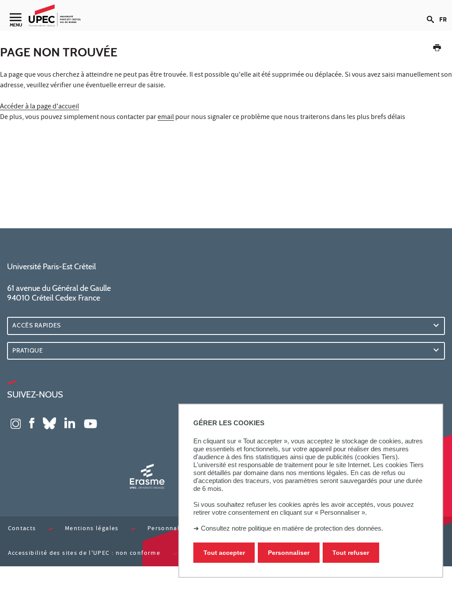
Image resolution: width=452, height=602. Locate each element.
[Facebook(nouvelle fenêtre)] (31, 422)
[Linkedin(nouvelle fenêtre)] (69, 422)
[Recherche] (433, 12)
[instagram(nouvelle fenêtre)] (16, 422)
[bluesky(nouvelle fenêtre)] (49, 422)
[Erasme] (147, 476)
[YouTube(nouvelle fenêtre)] (90, 422)
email (166, 117)
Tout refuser (350, 552)
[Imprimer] (437, 50)
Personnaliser (288, 552)
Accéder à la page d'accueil (39, 107)
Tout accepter (224, 552)
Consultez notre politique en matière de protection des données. (292, 528)
